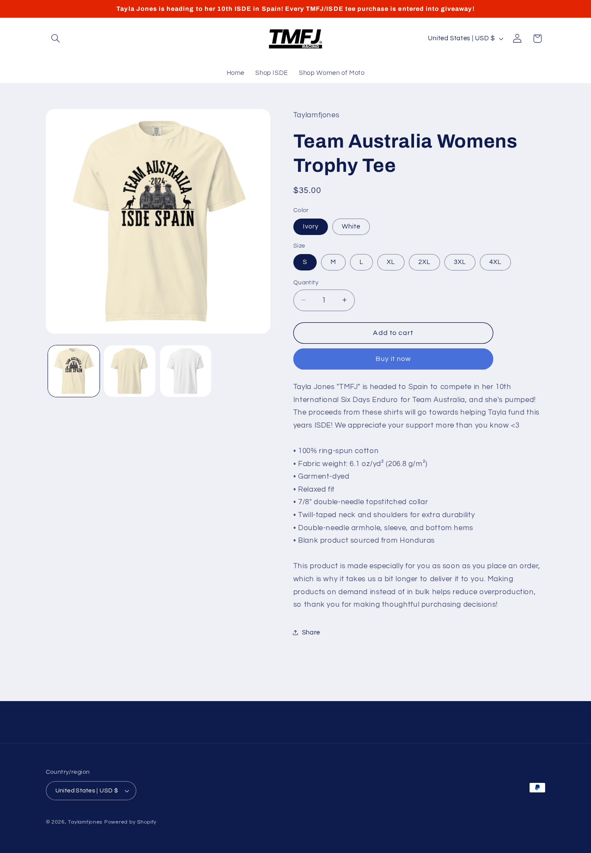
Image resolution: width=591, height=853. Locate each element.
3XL (460, 261)
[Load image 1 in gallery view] (74, 371)
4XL (495, 261)
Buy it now (393, 358)
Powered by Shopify (130, 822)
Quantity (305, 282)
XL (391, 261)
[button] (56, 38)
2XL (424, 261)
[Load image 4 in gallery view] (186, 371)
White (351, 226)
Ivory (310, 226)
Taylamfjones (85, 822)
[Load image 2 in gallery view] (129, 371)
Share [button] (311, 632)
